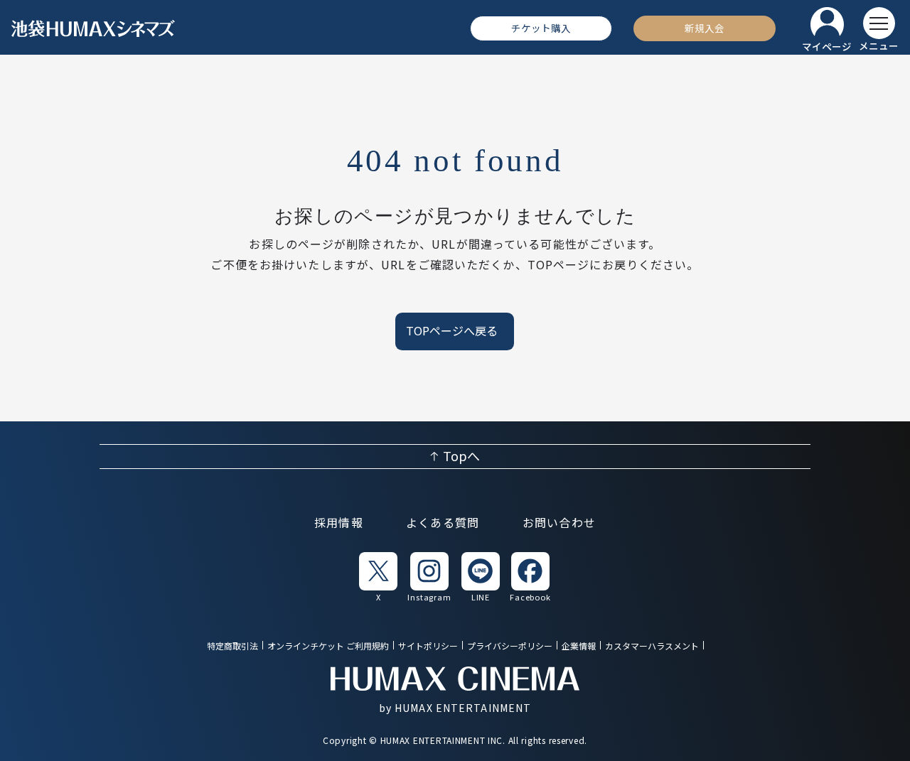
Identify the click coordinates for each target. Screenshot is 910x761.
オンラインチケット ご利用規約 (328, 646)
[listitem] (378, 576)
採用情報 (338, 523)
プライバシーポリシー (509, 646)
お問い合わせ (559, 523)
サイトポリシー (428, 646)
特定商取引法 (232, 646)
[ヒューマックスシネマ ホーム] (93, 28)
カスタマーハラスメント (652, 646)
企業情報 (579, 646)
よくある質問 (443, 523)
